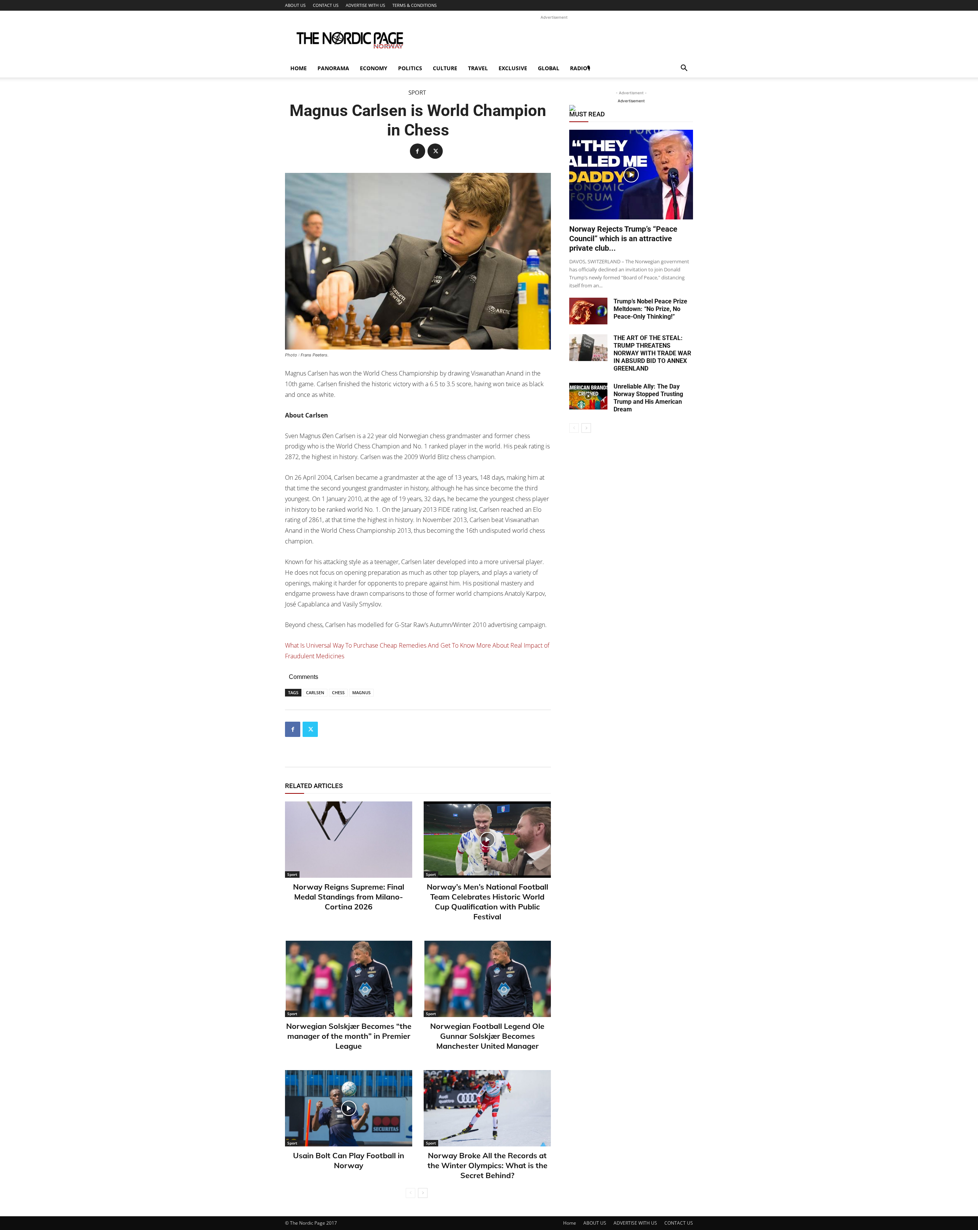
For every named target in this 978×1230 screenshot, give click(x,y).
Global (548, 68)
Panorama (333, 68)
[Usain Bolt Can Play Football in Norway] (348, 1108)
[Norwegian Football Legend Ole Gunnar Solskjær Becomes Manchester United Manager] (487, 979)
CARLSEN (315, 692)
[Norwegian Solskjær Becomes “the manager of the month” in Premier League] (348, 979)
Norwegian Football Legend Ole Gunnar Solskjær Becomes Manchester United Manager (487, 1036)
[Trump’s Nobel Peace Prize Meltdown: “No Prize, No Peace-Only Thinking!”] (588, 311)
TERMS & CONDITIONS (414, 5)
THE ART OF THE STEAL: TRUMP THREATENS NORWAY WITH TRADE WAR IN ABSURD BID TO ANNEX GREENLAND (652, 353)
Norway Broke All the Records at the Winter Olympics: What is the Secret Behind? (487, 1165)
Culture (445, 68)
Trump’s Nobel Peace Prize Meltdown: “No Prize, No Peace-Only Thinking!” (650, 309)
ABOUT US (295, 5)
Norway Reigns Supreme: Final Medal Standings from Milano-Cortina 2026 (348, 896)
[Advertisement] (554, 38)
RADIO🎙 (580, 68)
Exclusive (513, 68)
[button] (684, 69)
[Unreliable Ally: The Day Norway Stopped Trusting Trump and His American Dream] (588, 396)
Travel (478, 68)
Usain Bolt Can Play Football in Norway (348, 1160)
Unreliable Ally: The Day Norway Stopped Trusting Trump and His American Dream (648, 398)
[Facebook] (417, 151)
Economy (373, 68)
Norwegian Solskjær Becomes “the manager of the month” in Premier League (348, 1036)
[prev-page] (410, 1193)
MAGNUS (361, 692)
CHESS (338, 692)
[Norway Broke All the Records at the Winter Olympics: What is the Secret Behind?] (487, 1108)
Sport (417, 92)
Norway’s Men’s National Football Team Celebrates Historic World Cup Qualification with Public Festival (487, 901)
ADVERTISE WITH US (365, 5)
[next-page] (422, 1193)
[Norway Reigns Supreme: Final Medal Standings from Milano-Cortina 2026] (348, 839)
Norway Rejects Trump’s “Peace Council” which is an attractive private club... (623, 238)
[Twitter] (435, 151)
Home (298, 68)
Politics (410, 68)
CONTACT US (325, 5)
